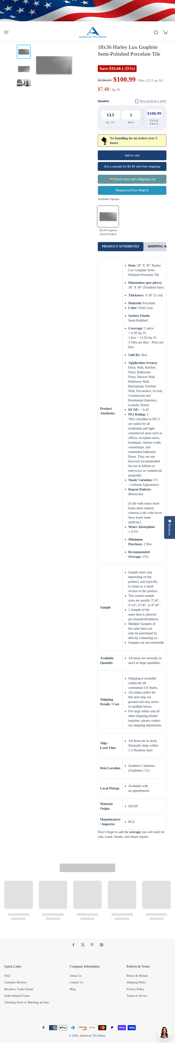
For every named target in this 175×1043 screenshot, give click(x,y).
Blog (73, 989)
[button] (132, 155)
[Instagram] (101, 944)
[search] (155, 32)
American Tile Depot (92, 1035)
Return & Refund (137, 975)
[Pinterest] (92, 944)
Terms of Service (137, 995)
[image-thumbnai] (23, 51)
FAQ (7, 975)
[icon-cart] (165, 32)
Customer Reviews (15, 982)
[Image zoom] (53, 65)
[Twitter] (83, 944)
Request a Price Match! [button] (132, 190)
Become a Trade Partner (19, 989)
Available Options (108, 199)
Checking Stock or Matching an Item (26, 1002)
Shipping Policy (136, 982)
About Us (75, 975)
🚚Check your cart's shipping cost (132, 179)
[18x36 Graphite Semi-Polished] (108, 216)
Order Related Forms (17, 995)
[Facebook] (73, 944)
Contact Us (76, 982)
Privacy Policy (135, 989)
